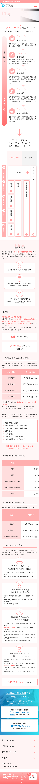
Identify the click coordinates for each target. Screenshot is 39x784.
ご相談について (8, 746)
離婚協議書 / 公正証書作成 (26, 190)
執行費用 (11, 227)
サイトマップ (6, 763)
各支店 (4, 758)
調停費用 (11, 199)
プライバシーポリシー (9, 766)
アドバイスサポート (33, 173)
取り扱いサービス (9, 752)
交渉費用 (18, 184)
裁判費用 (11, 213)
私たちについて (8, 740)
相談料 (19, 172)
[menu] (35, 6)
